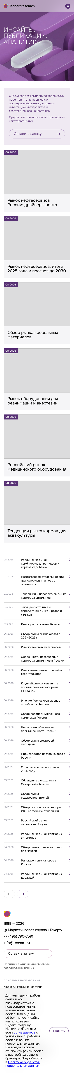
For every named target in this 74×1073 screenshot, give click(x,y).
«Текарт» (55, 930)
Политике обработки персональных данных (22, 1064)
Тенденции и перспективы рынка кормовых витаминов (43, 596)
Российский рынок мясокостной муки (34, 822)
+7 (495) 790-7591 (18, 936)
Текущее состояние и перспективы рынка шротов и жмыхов (41, 611)
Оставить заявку (28, 133)
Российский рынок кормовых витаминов (41, 835)
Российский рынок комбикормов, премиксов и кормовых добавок (40, 563)
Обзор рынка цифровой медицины (37, 742)
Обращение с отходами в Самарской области (38, 782)
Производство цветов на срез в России (43, 755)
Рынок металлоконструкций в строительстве (41, 672)
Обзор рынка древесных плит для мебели (41, 849)
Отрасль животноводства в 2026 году (40, 769)
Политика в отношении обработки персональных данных (27, 966)
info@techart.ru (17, 943)
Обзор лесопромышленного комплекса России (40, 715)
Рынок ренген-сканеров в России (39, 862)
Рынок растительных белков (40, 624)
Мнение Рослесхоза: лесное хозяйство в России (40, 702)
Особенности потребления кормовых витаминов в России (42, 658)
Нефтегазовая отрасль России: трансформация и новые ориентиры (42, 580)
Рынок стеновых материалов (41, 647)
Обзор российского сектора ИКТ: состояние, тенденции (41, 809)
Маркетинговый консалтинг (23, 987)
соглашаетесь (24, 1032)
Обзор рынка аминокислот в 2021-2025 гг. (40, 636)
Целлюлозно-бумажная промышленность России (38, 729)
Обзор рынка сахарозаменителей (35, 795)
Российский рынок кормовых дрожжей (41, 876)
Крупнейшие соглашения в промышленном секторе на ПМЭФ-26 (40, 687)
